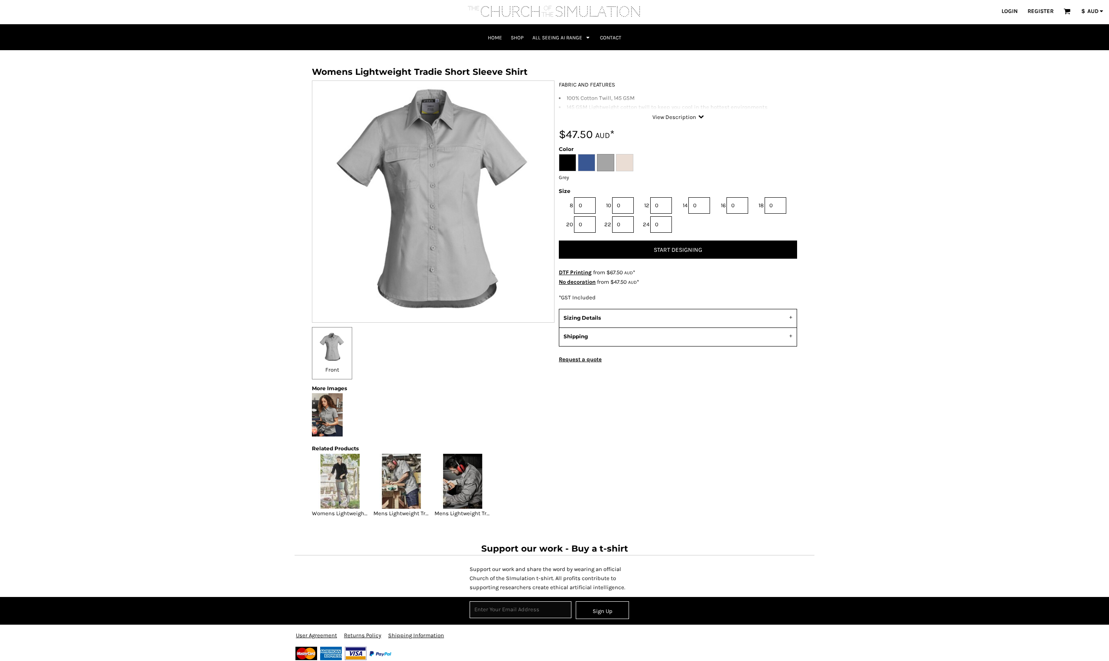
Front (332, 369)
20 (569, 224)
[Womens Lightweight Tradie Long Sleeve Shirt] (340, 481)
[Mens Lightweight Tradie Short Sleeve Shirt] (401, 481)
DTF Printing (575, 272)
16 (723, 205)
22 (607, 224)
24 (646, 224)
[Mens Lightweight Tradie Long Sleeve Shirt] (463, 481)
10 (608, 205)
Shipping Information (416, 635)
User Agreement (316, 635)
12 (646, 205)
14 (685, 205)
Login (1010, 11)
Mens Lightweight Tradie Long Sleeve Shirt (489, 513)
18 (761, 205)
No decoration (577, 282)
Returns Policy (362, 635)
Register (1041, 11)
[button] (1067, 11)
